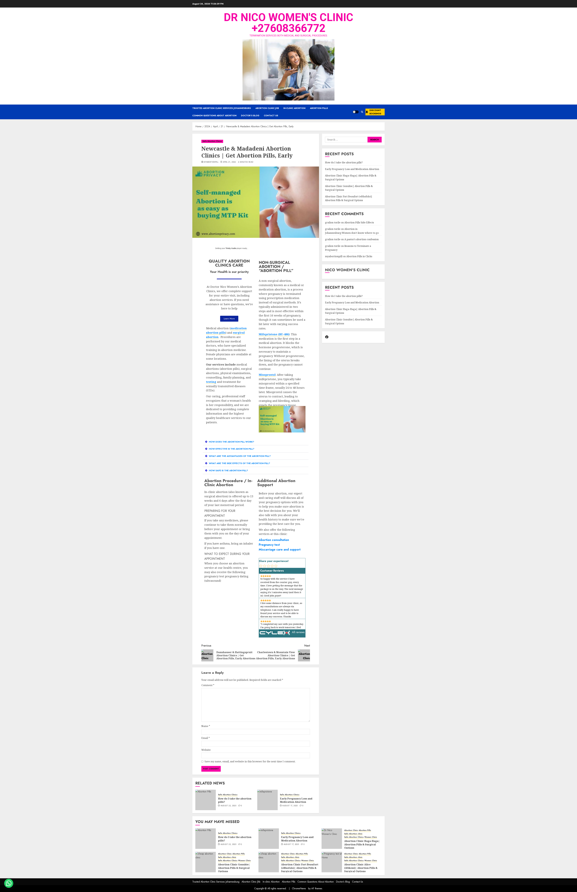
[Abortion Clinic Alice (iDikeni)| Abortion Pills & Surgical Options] (332, 862)
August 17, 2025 (290, 806)
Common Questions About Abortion (214, 115)
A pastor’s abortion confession (361, 239)
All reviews (298, 632)
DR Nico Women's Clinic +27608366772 (288, 23)
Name (205, 726)
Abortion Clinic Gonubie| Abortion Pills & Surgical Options (234, 868)
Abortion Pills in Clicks (359, 256)
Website (206, 750)
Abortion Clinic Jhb (267, 108)
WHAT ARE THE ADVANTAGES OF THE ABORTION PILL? (240, 456)
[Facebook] (327, 338)
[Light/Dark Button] (356, 111)
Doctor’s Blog (250, 115)
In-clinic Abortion (294, 108)
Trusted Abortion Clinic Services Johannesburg (221, 108)
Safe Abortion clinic (353, 834)
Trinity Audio (231, 248)
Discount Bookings (375, 112)
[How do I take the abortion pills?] (205, 800)
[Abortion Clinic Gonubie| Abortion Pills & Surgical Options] (205, 862)
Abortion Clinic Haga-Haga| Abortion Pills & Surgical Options (362, 844)
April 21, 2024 (229, 162)
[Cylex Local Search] (275, 634)
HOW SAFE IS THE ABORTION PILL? (228, 470)
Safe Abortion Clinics (212, 141)
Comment (207, 685)
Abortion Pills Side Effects (359, 222)
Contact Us (271, 115)
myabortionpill (211, 162)
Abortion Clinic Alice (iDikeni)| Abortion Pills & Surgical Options (360, 868)
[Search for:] (346, 139)
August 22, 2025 (228, 806)
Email (205, 738)
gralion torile (332, 222)
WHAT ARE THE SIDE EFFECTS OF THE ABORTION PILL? (239, 463)
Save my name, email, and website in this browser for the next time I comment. (250, 761)
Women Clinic (370, 837)
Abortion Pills (319, 108)
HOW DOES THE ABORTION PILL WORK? (231, 441)
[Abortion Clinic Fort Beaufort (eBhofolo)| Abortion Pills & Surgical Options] (268, 862)
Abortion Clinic (351, 830)
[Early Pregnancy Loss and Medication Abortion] (267, 800)
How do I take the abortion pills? (234, 800)
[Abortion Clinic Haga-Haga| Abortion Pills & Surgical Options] (332, 838)
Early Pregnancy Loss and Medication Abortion (296, 800)
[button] (362, 112)
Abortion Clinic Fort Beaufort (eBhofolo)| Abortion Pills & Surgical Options (348, 198)
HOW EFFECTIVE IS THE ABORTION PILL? (231, 449)
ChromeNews (299, 888)
